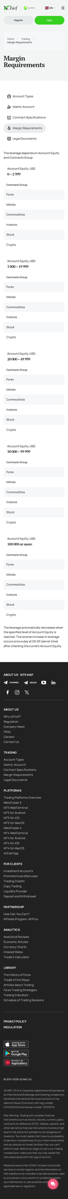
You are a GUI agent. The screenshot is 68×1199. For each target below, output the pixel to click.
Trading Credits (14, 881)
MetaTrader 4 (12, 828)
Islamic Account (23, 107)
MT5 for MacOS (14, 823)
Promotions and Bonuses (21, 876)
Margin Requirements (27, 128)
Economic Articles (16, 942)
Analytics (12, 930)
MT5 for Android (14, 813)
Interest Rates (13, 952)
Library (10, 968)
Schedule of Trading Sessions (24, 1000)
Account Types (23, 96)
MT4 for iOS (11, 843)
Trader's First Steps (16, 980)
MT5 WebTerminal (16, 808)
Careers (9, 737)
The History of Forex (17, 975)
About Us (11, 675)
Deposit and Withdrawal (20, 896)
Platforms (12, 790)
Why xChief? (12, 716)
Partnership (14, 907)
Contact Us (11, 742)
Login (49, 20)
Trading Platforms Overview (22, 798)
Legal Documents (24, 139)
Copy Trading (12, 886)
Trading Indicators (16, 995)
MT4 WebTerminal (16, 833)
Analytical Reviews (16, 937)
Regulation (11, 722)
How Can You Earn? (17, 914)
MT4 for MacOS (14, 848)
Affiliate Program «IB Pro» (21, 919)
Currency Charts (15, 947)
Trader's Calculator (16, 957)
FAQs (7, 732)
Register (18, 20)
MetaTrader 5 (12, 803)
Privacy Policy (15, 1021)
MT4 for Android (14, 838)
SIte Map (26, 675)
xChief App (11, 853)
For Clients (13, 864)
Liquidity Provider (15, 891)
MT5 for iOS (11, 818)
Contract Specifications (29, 117)
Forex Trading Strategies (20, 990)
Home (10, 39)
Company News (14, 727)
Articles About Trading (19, 985)
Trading (25, 39)
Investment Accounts (18, 871)
